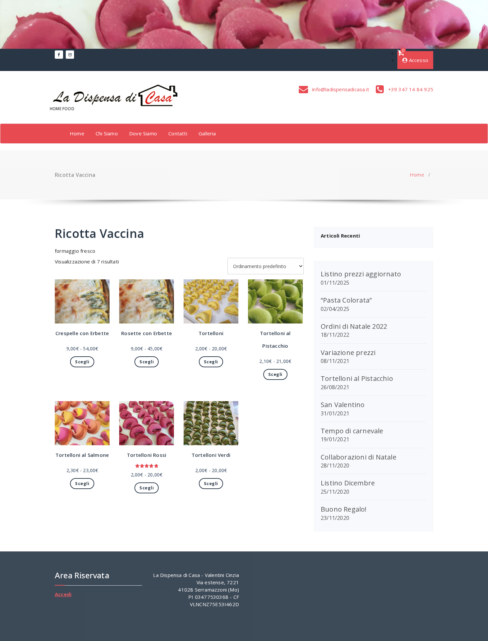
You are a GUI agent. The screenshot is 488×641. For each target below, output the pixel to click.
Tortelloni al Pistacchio (357, 378)
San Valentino (343, 404)
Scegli (82, 362)
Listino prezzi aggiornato (361, 273)
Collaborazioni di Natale (358, 457)
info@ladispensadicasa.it (340, 89)
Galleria (207, 133)
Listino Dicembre (348, 482)
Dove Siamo (143, 133)
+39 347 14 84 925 (409, 89)
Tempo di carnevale (352, 430)
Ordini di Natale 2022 (354, 326)
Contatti (177, 133)
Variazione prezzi (348, 352)
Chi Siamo (107, 133)
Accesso (417, 60)
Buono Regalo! (344, 509)
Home (77, 133)
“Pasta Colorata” (346, 300)
